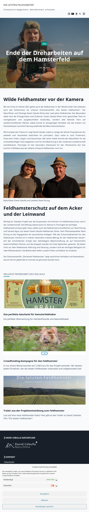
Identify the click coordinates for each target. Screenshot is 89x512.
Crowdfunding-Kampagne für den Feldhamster (30, 361)
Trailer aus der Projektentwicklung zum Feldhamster (33, 410)
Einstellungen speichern (45, 507)
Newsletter (9, 462)
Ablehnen (44, 500)
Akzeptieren (44, 494)
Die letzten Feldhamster (18, 4)
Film (44, 44)
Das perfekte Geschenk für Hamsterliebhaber (29, 314)
